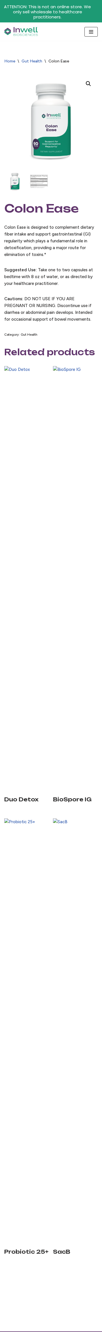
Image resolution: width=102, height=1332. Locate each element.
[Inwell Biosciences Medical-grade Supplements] (21, 31)
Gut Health (32, 61)
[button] (88, 84)
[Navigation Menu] (91, 32)
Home (9, 61)
